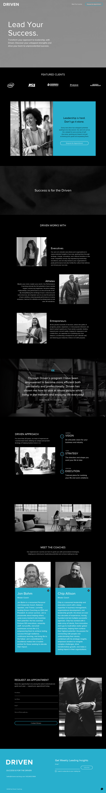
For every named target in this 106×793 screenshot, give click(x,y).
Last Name (17, 699)
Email (16, 705)
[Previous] (4, 387)
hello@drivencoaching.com (16, 776)
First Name (17, 692)
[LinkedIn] (48, 591)
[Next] (101, 387)
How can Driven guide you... (21, 712)
